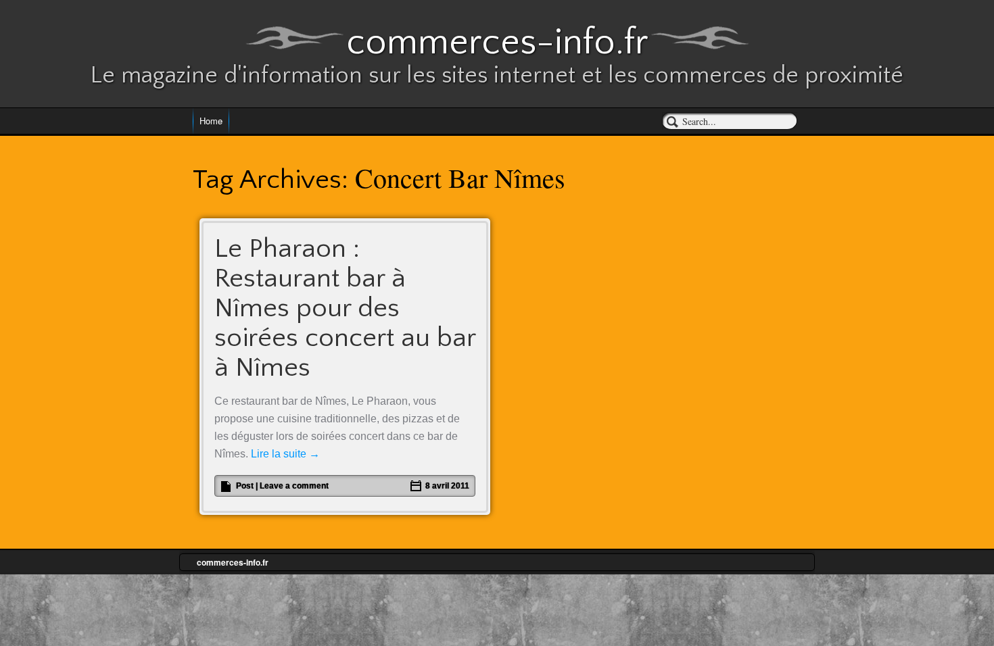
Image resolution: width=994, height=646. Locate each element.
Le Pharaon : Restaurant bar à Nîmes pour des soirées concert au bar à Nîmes (344, 308)
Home (210, 120)
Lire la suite (285, 453)
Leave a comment (294, 486)
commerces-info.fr (497, 42)
